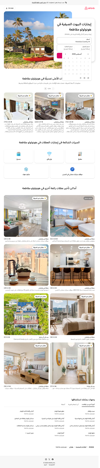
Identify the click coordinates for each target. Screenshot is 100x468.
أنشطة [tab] (63, 404)
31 (80, 78)
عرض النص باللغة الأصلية (39, 2)
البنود (45, 465)
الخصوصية (52, 465)
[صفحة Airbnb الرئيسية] (90, 8)
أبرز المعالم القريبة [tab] (73, 404)
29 (88, 78)
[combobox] (74, 42)
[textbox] (83, 49)
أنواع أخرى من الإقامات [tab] (88, 404)
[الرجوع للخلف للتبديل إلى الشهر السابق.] (88, 54)
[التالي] (45, 88)
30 (84, 78)
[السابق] (53, 88)
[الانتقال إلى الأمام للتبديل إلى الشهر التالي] (65, 54)
